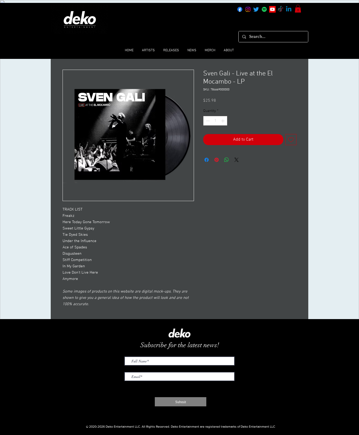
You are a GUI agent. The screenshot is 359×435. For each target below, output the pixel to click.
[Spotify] (264, 9)
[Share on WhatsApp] (226, 160)
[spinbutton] (215, 120)
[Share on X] (236, 160)
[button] (298, 9)
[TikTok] (280, 9)
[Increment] (223, 120)
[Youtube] (272, 9)
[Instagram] (248, 9)
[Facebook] (240, 9)
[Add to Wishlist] (290, 139)
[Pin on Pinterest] (216, 160)
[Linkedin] (288, 9)
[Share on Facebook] (206, 160)
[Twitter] (256, 9)
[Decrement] (207, 120)
